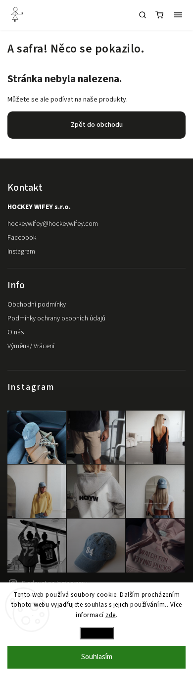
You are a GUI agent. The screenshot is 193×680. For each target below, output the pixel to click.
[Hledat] (142, 14)
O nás (15, 332)
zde (110, 615)
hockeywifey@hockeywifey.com (52, 224)
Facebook (21, 238)
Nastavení (97, 633)
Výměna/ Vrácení (30, 346)
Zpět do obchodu (97, 125)
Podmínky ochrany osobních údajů (56, 318)
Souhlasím (96, 657)
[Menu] (178, 15)
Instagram (21, 252)
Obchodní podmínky (36, 305)
